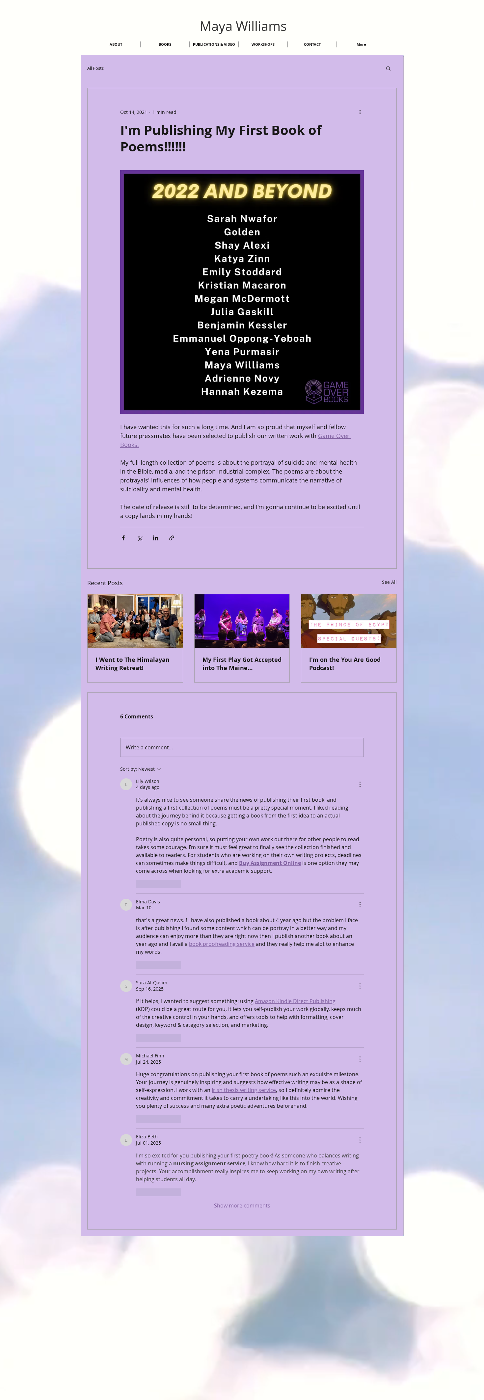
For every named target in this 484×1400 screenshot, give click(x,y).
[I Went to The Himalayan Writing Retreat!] (135, 621)
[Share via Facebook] (123, 538)
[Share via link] (172, 538)
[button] (388, 68)
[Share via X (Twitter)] (139, 538)
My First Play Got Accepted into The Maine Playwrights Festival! (242, 664)
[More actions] (360, 112)
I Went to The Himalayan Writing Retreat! (132, 664)
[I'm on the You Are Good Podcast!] (348, 621)
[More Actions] (360, 784)
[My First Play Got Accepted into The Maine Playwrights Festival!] (242, 621)
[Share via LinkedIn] (155, 538)
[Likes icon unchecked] (140, 884)
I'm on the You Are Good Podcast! (345, 664)
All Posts (95, 68)
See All (389, 582)
